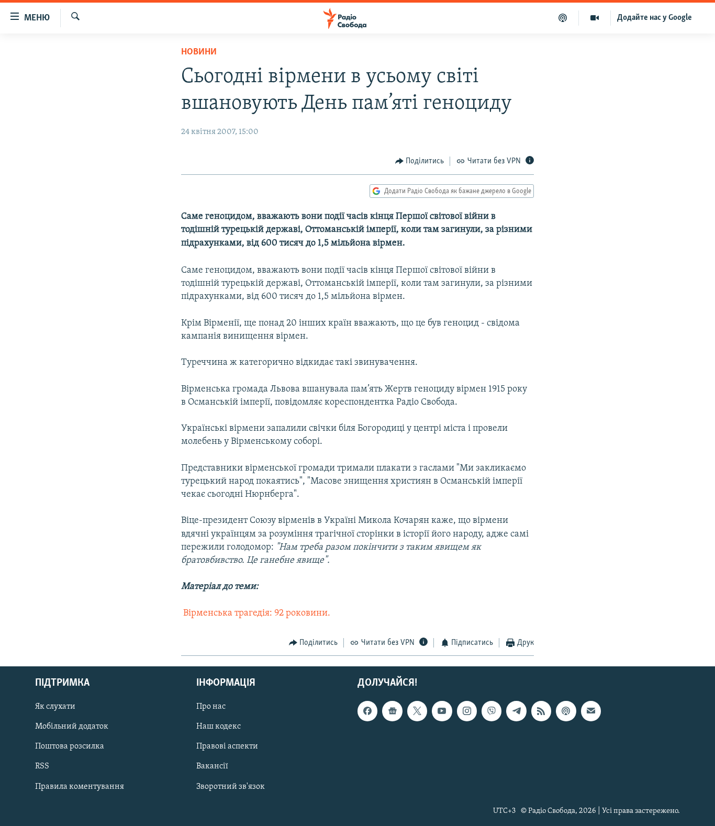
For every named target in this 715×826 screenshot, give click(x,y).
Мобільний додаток (71, 727)
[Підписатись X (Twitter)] (417, 711)
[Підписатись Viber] (491, 711)
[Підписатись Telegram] (516, 711)
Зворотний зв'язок (230, 787)
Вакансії (212, 767)
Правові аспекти (227, 747)
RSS (42, 767)
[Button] (419, 161)
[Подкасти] (563, 17)
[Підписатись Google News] (392, 711)
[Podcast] (566, 711)
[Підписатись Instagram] (467, 711)
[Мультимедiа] (595, 17)
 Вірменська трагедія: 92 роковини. (255, 613)
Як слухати (55, 707)
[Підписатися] (591, 711)
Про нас (211, 707)
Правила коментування (79, 787)
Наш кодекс (218, 727)
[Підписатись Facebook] (367, 711)
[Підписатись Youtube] (442, 711)
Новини (199, 52)
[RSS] (541, 711)
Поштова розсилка (69, 747)
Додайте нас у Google (654, 18)
